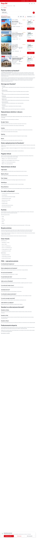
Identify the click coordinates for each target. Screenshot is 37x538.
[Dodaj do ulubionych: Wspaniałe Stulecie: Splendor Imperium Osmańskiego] (10, 57)
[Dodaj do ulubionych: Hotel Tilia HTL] (10, 45)
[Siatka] (23, 17)
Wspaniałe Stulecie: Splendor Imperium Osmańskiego (17, 59)
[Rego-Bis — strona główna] (4, 3)
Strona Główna (3, 5)
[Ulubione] (30, 3)
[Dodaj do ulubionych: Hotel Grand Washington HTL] (10, 33)
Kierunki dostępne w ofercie (9, 5)
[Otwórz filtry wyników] (19, 17)
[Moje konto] (32, 3)
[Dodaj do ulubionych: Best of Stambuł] (10, 20)
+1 (21, 26)
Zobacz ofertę (31, 28)
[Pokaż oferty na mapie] (21, 17)
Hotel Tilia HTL (15, 45)
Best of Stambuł (15, 21)
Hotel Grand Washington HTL (17, 33)
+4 (20, 51)
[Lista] (25, 17)
